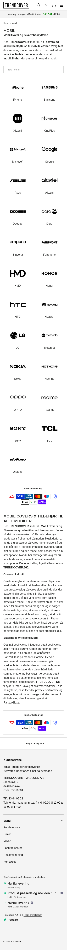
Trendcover (16, 941)
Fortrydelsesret (12, 847)
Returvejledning (13, 854)
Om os (7, 834)
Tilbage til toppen (33, 743)
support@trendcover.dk (26, 766)
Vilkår (6, 841)
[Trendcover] (16, 5)
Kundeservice (11, 827)
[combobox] (33, 69)
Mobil (14, 23)
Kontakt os (9, 861)
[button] (54, 5)
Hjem (5, 23)
